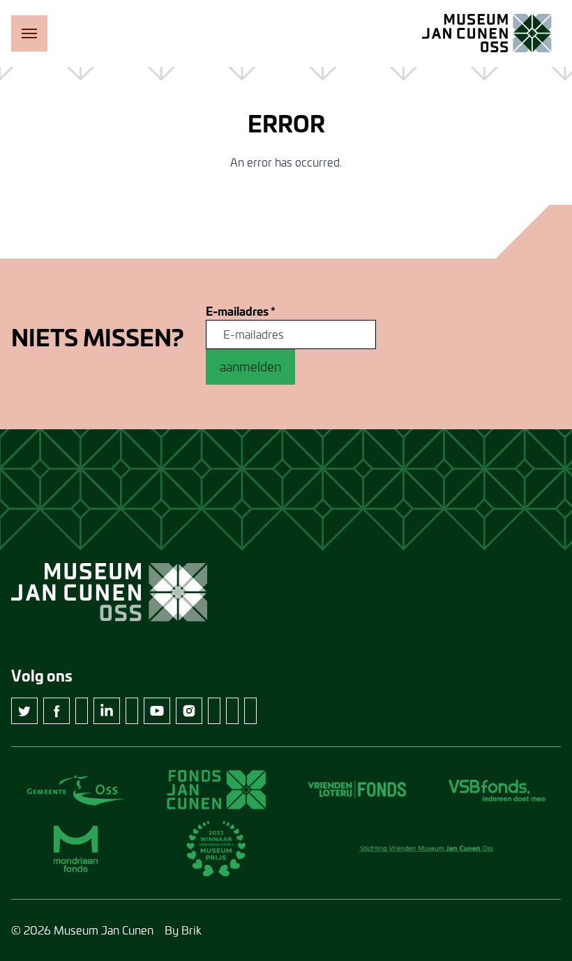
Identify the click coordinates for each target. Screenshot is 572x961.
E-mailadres (241, 311)
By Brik (183, 930)
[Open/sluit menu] (29, 33)
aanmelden (250, 366)
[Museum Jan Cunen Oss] (487, 33)
